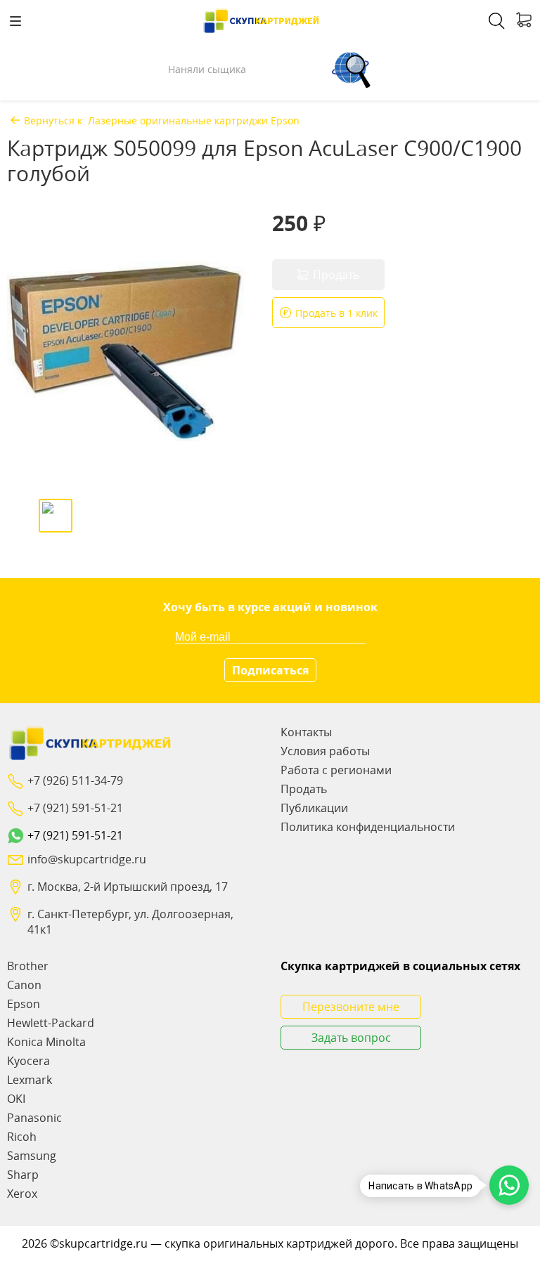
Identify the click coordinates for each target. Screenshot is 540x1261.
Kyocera (28, 1061)
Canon (24, 985)
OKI (16, 1098)
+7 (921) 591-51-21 (75, 808)
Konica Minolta (46, 1042)
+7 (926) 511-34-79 (75, 780)
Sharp (23, 1174)
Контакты (306, 732)
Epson (23, 1004)
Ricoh (22, 1136)
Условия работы (325, 751)
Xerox (22, 1193)
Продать (304, 789)
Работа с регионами (336, 770)
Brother (28, 966)
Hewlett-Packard (50, 1023)
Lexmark (29, 1079)
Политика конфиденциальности (368, 827)
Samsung (31, 1155)
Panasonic (34, 1117)
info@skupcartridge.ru (86, 859)
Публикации (314, 808)
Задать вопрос (351, 1037)
